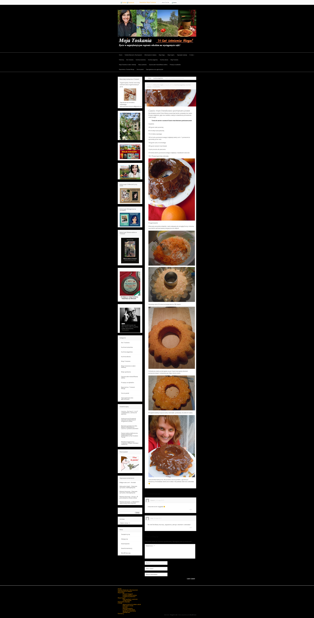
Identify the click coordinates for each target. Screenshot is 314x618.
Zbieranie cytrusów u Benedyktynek (128, 487)
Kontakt (133, 482)
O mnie (120, 603)
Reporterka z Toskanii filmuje (128, 387)
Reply (191, 509)
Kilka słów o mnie (128, 606)
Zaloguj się (124, 539)
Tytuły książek (127, 600)
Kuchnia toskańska (127, 347)
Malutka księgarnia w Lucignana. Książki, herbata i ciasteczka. (130, 443)
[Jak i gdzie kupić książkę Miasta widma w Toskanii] (130, 250)
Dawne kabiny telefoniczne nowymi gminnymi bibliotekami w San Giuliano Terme (129, 435)
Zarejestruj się (125, 534)
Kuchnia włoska (126, 356)
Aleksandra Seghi (158, 85)
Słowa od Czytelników (129, 611)
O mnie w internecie (129, 610)
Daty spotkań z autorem (130, 599)
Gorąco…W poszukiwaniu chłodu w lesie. (128, 497)
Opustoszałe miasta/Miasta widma (129, 377)
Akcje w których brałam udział (132, 604)
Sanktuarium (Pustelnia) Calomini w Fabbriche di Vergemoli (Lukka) (128, 420)
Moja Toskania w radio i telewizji (128, 366)
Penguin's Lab (173, 615)
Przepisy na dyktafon (127, 382)
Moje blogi (121, 593)
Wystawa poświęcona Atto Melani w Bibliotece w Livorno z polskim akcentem (129, 427)
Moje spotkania (126, 372)
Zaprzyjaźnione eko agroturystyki (127, 398)
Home (149, 78)
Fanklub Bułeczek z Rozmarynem (128, 590)
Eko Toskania (125, 342)
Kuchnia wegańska (158, 78)
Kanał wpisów (125, 544)
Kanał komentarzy (126, 548)
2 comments (156, 87)
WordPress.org (125, 553)
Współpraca (126, 612)
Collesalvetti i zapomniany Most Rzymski (129, 502)
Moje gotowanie (128, 608)
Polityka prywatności (129, 596)
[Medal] (130, 300)
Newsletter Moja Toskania (148, 2)
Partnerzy (121, 613)
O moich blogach (128, 594)
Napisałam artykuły (124, 602)
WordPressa (193, 615)
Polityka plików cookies (130, 595)
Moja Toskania (125, 361)
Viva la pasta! (125, 393)
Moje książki (121, 598)
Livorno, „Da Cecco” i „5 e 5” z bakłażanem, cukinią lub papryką (129, 412)
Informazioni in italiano (125, 591)
